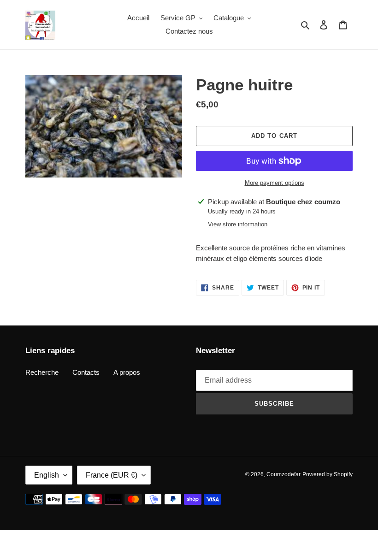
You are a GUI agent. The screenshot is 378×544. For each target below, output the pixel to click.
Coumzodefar (283, 474)
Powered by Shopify (327, 474)
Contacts (86, 372)
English (46, 475)
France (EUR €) (111, 475)
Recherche (42, 372)
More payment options (274, 182)
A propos (126, 372)
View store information (237, 224)
